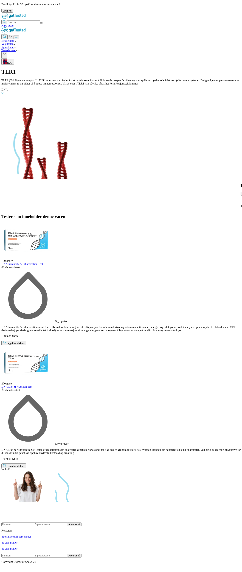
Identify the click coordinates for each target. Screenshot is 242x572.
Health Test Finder (20, 536)
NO (9, 63)
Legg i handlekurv (16, 343)
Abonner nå (74, 524)
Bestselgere (7, 40)
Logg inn (7, 10)
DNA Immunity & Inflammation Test (22, 263)
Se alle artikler (9, 542)
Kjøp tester (7, 25)
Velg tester (7, 43)
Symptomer (7, 47)
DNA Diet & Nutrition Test (16, 386)
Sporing (5, 536)
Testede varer (8, 50)
